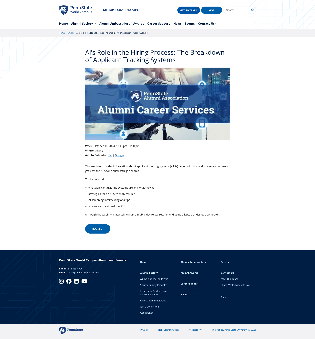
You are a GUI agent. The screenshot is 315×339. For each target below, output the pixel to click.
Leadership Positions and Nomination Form (153, 292)
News (177, 23)
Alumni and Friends (120, 10)
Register (97, 228)
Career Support (158, 23)
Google (119, 155)
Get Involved (188, 10)
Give (211, 10)
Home (63, 23)
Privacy (144, 329)
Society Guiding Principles (153, 285)
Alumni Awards (189, 272)
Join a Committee (149, 306)
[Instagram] (61, 281)
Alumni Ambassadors (114, 23)
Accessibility (195, 329)
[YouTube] (84, 281)
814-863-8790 (75, 268)
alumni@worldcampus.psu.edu (83, 272)
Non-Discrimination (168, 329)
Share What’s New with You (235, 285)
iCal (110, 155)
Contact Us (206, 23)
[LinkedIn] (76, 281)
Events (190, 23)
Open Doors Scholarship (153, 300)
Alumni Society (82, 23)
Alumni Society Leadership (154, 278)
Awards (138, 23)
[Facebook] (69, 281)
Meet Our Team (229, 278)
